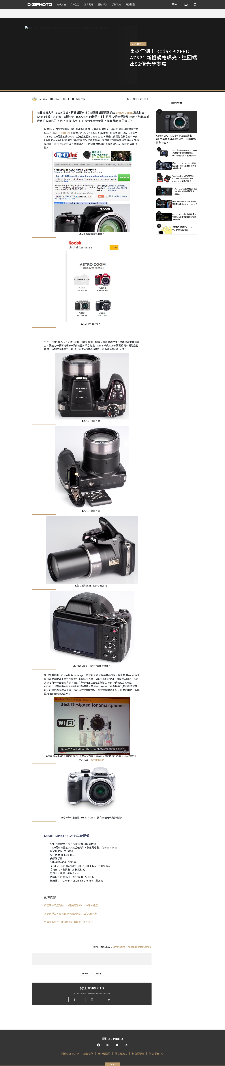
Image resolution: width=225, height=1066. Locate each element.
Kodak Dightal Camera (140, 946)
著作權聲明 (104, 1053)
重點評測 (102, 4)
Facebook (128, 99)
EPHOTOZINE (124, 112)
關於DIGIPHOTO (70, 1053)
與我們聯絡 (138, 1053)
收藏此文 (80, 99)
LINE (134, 99)
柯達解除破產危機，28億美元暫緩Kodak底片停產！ (72, 905)
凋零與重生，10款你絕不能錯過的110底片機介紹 (71, 913)
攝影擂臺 (130, 4)
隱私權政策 (121, 1053)
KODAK (85, 974)
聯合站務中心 (156, 1053)
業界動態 (88, 4)
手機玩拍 (116, 4)
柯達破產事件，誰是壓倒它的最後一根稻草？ (68, 922)
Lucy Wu (42, 99)
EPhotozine (119, 946)
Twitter (140, 99)
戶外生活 (75, 4)
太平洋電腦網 (97, 759)
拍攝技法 (61, 4)
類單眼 (98, 974)
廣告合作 (88, 1053)
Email (146, 99)
